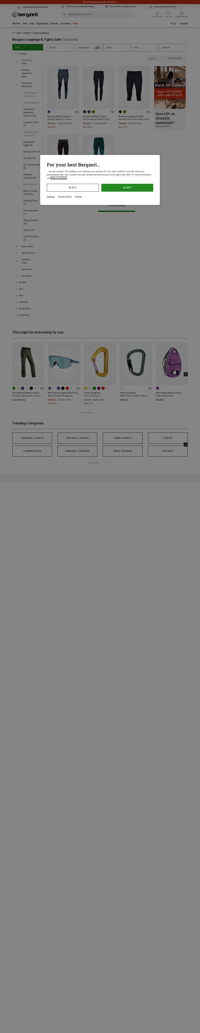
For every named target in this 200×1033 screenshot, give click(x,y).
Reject (73, 187)
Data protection (59, 178)
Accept (127, 187)
